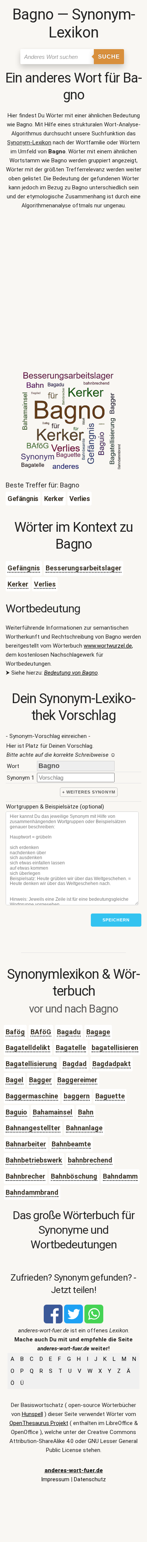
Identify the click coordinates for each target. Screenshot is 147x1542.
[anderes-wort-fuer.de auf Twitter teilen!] (73, 1321)
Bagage (98, 1032)
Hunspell (32, 1414)
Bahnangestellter (33, 1128)
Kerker (18, 584)
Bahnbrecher (25, 1176)
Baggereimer (77, 1080)
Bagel (14, 1080)
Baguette (110, 1096)
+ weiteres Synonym (88, 792)
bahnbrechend (90, 1160)
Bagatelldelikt (28, 1048)
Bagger (40, 1080)
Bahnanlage (84, 1128)
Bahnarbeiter (26, 1144)
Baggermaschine (32, 1096)
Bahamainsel (52, 1112)
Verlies (45, 584)
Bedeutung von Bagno (71, 672)
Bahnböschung (74, 1176)
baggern (77, 1096)
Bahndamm (120, 1176)
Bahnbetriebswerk (34, 1160)
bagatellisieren (115, 1048)
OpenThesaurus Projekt (38, 1423)
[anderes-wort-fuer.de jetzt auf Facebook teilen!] (53, 1321)
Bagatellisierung (31, 1064)
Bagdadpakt (111, 1064)
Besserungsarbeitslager (83, 568)
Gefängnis (24, 568)
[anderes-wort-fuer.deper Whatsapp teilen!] (93, 1321)
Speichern (116, 920)
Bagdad (75, 1064)
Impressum (55, 1479)
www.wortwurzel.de (108, 645)
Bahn (85, 1112)
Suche (109, 56)
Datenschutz (90, 1479)
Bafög (15, 1032)
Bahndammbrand (32, 1192)
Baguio (16, 1112)
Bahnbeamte (71, 1144)
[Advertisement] (73, 292)
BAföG (41, 1032)
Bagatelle (71, 1048)
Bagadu (69, 1032)
